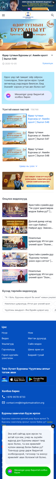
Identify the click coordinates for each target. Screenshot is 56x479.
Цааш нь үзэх (27, 166)
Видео (5, 338)
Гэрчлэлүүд (8, 349)
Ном (30, 332)
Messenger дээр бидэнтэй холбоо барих (30, 471)
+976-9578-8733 (15, 396)
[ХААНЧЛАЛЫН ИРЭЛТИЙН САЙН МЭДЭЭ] (28, 15)
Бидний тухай (36, 354)
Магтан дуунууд (37, 338)
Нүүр (4, 332)
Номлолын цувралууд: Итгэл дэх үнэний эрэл (27, 303)
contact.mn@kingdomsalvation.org (25, 402)
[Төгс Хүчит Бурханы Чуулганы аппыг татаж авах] (4, 379)
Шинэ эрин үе (36, 349)
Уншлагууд (8, 343)
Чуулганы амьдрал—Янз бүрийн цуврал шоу (27, 310)
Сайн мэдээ (34, 343)
